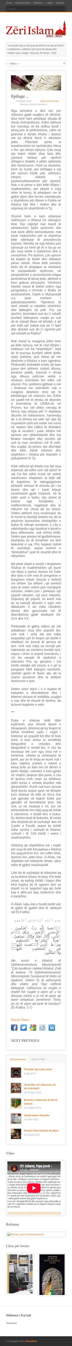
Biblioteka (38, 3)
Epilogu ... (20, 96)
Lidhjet (49, 3)
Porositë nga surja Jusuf (38, 1069)
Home (9, 3)
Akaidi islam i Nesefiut (36, 1115)
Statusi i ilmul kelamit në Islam (41, 1130)
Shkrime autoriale (49, 101)
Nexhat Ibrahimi (22, 3)
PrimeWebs (31, 1341)
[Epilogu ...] (36, 82)
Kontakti (60, 3)
